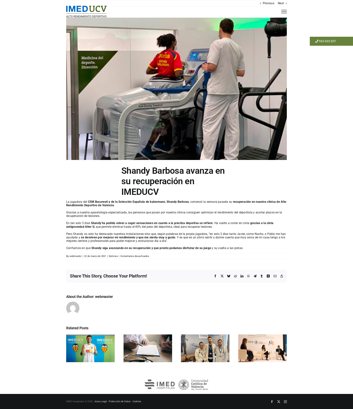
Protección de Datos (120, 401)
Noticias (113, 256)
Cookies (137, 401)
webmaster (75, 256)
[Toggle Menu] (284, 11)
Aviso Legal (101, 401)
